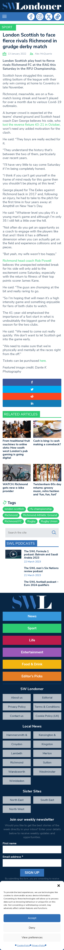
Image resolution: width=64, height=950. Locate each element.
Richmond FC (13, 521)
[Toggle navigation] (4, 16)
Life (32, 640)
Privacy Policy (38, 945)
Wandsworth (16, 772)
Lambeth (16, 753)
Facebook (31, 16)
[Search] (54, 532)
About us (17, 698)
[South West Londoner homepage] (32, 6)
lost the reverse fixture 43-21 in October (31, 124)
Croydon (16, 744)
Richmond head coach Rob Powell (27, 261)
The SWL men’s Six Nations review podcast (41, 569)
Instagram (40, 16)
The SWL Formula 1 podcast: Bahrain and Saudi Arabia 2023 (41, 554)
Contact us (16, 716)
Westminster (47, 772)
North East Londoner (16, 801)
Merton (47, 753)
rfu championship (41, 509)
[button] (58, 885)
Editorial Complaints (47, 698)
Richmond (11, 515)
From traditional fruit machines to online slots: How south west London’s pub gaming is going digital (16, 449)
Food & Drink (32, 664)
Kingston (47, 744)
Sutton (47, 763)
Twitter (48, 16)
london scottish (14, 509)
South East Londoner (47, 801)
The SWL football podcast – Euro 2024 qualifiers (41, 583)
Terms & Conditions (47, 707)
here (43, 361)
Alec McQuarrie (43, 53)
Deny (32, 928)
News (32, 616)
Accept (32, 918)
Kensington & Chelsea (47, 736)
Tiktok (57, 16)
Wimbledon (16, 781)
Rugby (31, 521)
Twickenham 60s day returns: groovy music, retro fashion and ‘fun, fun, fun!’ (47, 489)
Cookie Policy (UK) (47, 716)
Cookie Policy (23, 945)
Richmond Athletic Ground (40, 515)
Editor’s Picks (32, 676)
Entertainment (32, 652)
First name (10, 843)
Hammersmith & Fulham (16, 736)
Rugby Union (49, 521)
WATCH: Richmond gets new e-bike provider (15, 487)
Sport (7, 27)
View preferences (32, 937)
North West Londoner (16, 810)
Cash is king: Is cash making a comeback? (47, 442)
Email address (13, 856)
